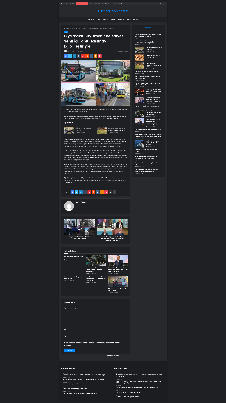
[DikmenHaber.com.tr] (113, 11)
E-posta (66, 336)
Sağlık (113, 19)
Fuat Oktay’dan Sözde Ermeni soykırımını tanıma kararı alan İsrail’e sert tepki (118, 269)
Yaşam (129, 19)
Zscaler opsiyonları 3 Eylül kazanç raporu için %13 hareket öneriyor (148, 35)
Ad (65, 329)
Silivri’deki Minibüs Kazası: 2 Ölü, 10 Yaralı (117, 289)
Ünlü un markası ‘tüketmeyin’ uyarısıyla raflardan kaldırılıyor (147, 84)
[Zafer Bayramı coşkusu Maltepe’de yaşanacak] (139, 92)
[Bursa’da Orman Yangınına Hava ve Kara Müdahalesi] (102, 130)
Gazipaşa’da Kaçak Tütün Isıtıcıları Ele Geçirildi (152, 143)
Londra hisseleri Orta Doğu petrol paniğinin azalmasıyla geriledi (145, 42)
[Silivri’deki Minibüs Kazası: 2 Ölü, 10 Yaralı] (118, 281)
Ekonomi (105, 19)
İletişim (135, 19)
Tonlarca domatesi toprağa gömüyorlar (73, 278)
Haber (98, 19)
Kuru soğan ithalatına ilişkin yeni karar (153, 56)
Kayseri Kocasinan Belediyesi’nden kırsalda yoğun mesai (94, 269)
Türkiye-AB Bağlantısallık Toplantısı (98, 3)
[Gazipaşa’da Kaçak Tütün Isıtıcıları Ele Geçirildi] (139, 143)
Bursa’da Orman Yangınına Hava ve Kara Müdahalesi (153, 65)
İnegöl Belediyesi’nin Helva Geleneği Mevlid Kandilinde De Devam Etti (96, 278)
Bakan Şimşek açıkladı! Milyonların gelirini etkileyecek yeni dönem (153, 99)
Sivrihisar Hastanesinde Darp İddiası (73, 257)
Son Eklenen (148, 28)
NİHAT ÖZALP (70, 51)
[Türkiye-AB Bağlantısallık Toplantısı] (69, 130)
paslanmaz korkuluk (113, 355)
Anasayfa (91, 19)
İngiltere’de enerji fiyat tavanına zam (147, 106)
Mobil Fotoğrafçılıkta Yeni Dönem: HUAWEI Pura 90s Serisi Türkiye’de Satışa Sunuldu (148, 135)
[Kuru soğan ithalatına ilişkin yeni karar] (139, 57)
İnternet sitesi (101, 336)
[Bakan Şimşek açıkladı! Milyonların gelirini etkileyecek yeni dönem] (139, 100)
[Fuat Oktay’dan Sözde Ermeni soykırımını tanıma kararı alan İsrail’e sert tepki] (118, 260)
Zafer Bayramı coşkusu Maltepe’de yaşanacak (153, 90)
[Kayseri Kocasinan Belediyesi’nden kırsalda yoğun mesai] (96, 260)
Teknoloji (121, 19)
